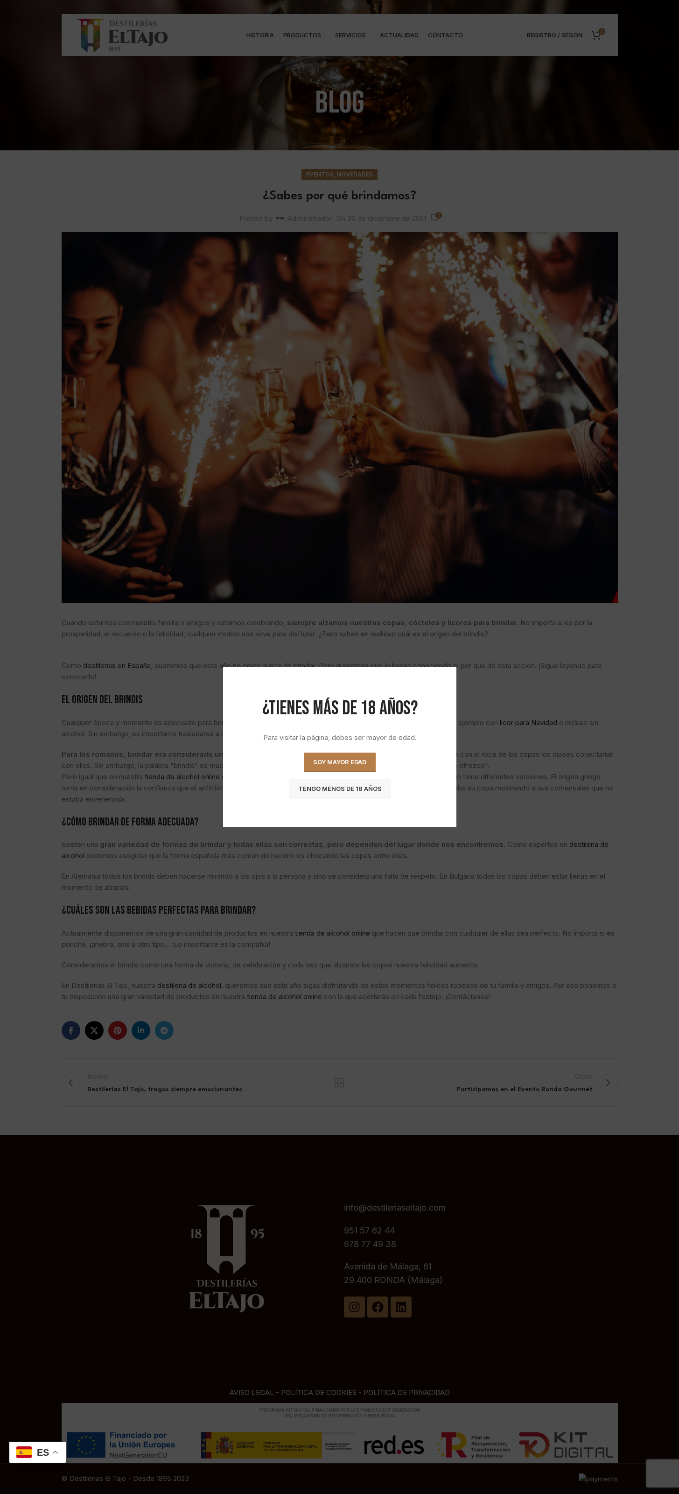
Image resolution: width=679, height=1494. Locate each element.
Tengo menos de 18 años (339, 788)
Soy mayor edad (339, 762)
